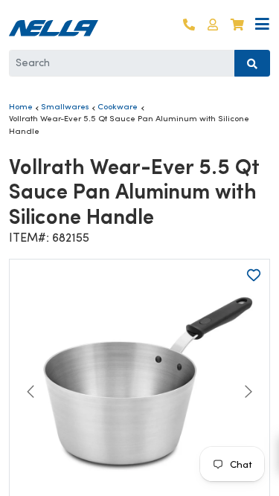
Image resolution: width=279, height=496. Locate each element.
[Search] (252, 63)
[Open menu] (262, 25)
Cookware (117, 106)
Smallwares (65, 106)
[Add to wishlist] (254, 275)
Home (21, 106)
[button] (213, 25)
